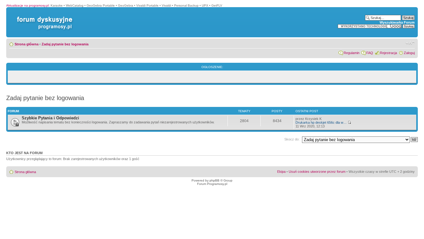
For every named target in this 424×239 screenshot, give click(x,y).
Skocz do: (292, 139)
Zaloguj (409, 53)
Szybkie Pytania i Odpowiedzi (50, 118)
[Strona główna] (43, 16)
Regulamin (351, 53)
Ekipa (281, 171)
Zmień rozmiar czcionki (410, 43)
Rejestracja (388, 53)
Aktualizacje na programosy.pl (27, 5)
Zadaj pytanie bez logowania (65, 44)
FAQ (369, 53)
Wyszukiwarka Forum (397, 22)
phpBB (214, 180)
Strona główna (26, 44)
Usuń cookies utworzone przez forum (317, 171)
